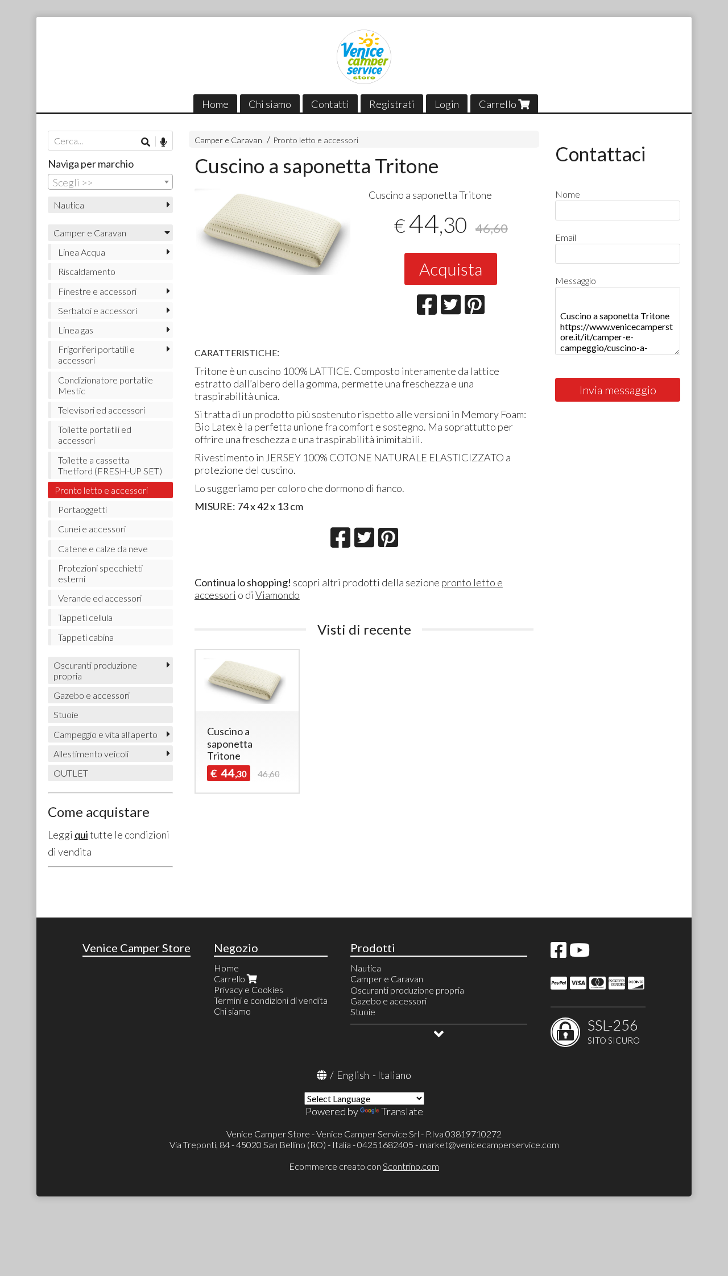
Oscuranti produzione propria (95, 670)
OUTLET (70, 773)
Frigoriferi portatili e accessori (96, 354)
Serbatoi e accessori (97, 310)
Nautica (68, 204)
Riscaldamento (86, 271)
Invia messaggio (618, 390)
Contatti (330, 104)
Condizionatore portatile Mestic (105, 385)
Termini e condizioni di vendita (271, 1000)
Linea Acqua (81, 252)
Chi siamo (270, 104)
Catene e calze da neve (103, 548)
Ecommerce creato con (364, 1166)
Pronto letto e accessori (315, 140)
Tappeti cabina (86, 637)
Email (565, 237)
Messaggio (575, 280)
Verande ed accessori (100, 598)
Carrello (498, 104)
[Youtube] (579, 953)
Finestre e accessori (97, 291)
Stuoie (65, 714)
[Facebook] (558, 953)
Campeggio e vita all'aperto (105, 734)
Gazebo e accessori (91, 695)
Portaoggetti (82, 509)
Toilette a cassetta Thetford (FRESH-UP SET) (110, 465)
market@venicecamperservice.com (489, 1144)
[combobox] (110, 182)
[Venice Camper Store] (364, 56)
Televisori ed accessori (101, 410)
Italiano (394, 1075)
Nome (567, 194)
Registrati (392, 104)
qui (81, 834)
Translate (402, 1111)
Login (447, 104)
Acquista (450, 268)
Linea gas (75, 329)
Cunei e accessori (92, 528)
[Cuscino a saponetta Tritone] (277, 232)
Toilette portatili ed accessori (94, 434)
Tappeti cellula (85, 617)
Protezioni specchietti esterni (100, 573)
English (353, 1075)
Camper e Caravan (228, 140)
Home (215, 104)
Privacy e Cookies (248, 989)
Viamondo (277, 595)
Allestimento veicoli (91, 753)
